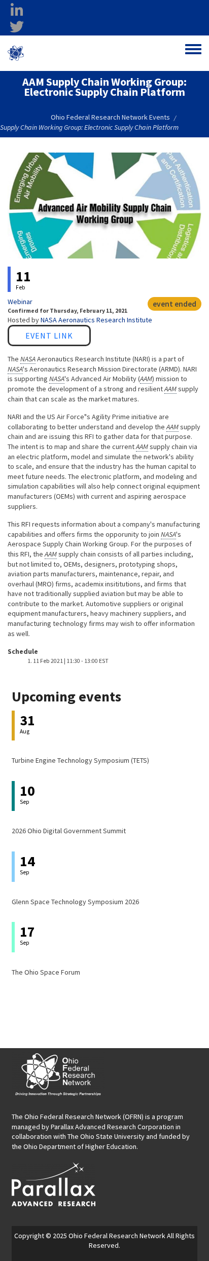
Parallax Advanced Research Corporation (112, 1126)
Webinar (20, 301)
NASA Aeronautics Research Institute (96, 319)
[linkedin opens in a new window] (17, 11)
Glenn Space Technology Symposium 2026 (75, 901)
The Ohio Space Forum (46, 972)
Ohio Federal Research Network (68, 53)
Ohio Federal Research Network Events (110, 117)
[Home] (16, 53)
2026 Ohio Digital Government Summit (69, 830)
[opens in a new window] (53, 1183)
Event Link (49, 335)
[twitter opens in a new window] (17, 27)
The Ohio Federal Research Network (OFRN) (78, 1116)
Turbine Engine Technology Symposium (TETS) (80, 760)
